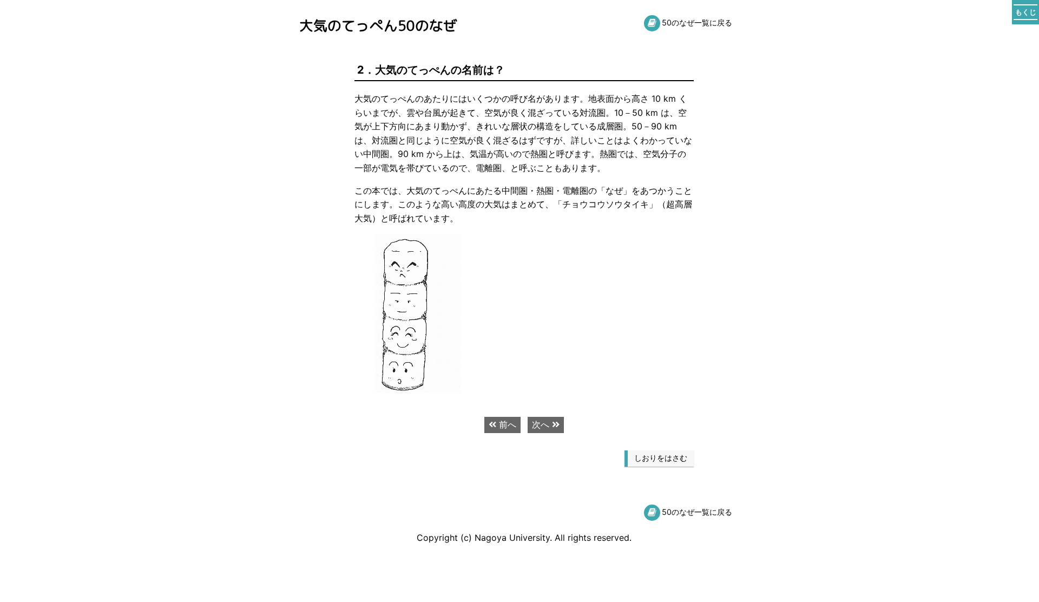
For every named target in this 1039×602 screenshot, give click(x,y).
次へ (542, 424)
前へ (506, 424)
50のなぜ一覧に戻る (697, 22)
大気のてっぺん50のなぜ (378, 25)
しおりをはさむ (660, 458)
